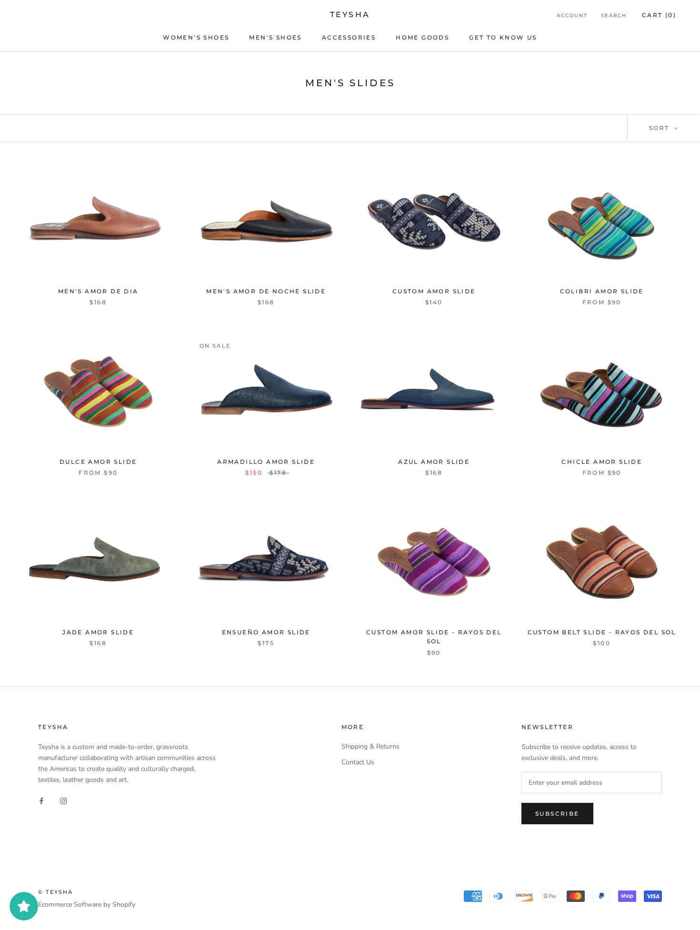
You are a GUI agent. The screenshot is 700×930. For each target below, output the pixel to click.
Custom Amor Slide (434, 291)
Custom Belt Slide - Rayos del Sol (602, 632)
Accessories (349, 37)
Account (572, 15)
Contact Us (357, 762)
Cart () (659, 15)
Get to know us (503, 37)
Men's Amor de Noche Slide (266, 291)
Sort (660, 127)
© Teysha (55, 892)
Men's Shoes (275, 37)
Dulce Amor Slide (98, 461)
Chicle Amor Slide (601, 461)
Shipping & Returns (370, 746)
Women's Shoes (196, 37)
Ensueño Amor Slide (266, 632)
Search (614, 15)
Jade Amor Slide (98, 632)
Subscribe (557, 813)
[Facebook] (41, 800)
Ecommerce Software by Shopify (86, 904)
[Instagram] (63, 800)
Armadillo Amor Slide (266, 461)
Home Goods (422, 37)
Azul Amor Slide (434, 461)
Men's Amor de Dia (98, 291)
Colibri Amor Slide (602, 291)
